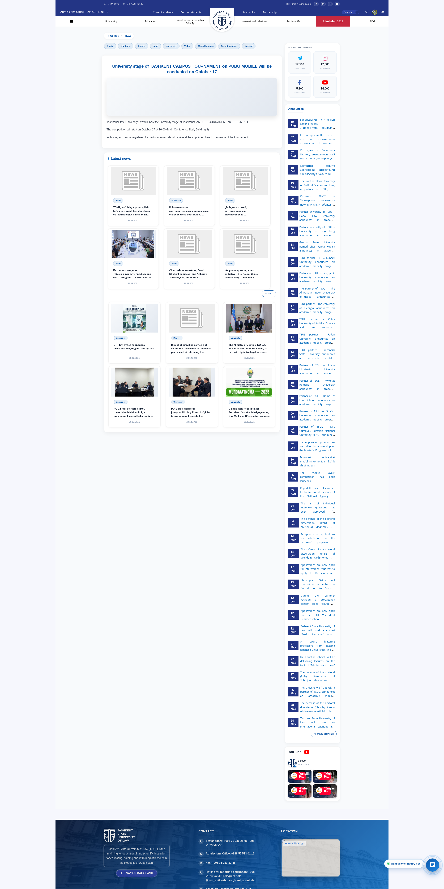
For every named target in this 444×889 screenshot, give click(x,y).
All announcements (324, 733)
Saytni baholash (139, 873)
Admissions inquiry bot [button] (404, 863)
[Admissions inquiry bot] (432, 865)
